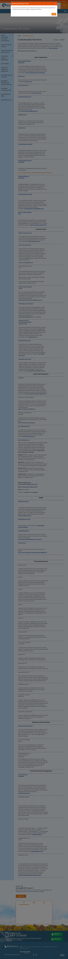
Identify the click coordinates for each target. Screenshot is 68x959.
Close (54, 14)
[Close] (55, 3)
